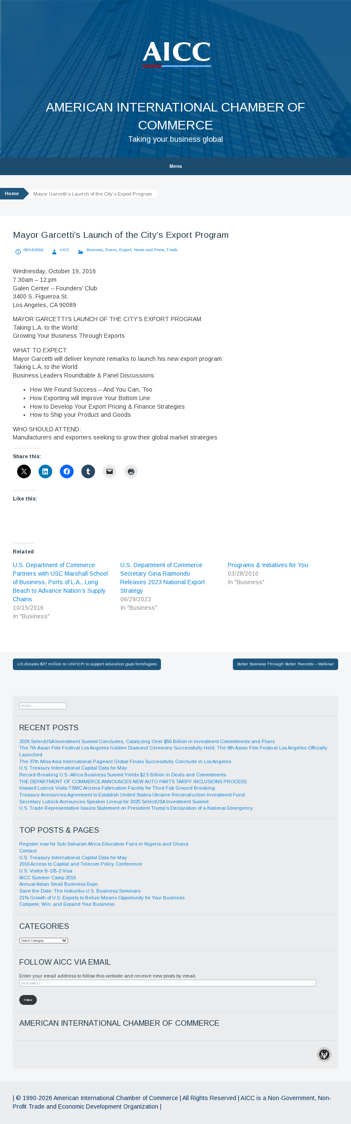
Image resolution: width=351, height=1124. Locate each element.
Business (94, 249)
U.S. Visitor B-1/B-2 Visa (45, 870)
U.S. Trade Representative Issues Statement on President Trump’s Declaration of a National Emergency (136, 808)
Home (12, 193)
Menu (176, 166)
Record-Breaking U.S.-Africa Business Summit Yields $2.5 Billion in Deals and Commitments (122, 774)
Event (110, 249)
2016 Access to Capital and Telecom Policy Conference (80, 863)
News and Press (149, 249)
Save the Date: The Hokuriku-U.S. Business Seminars (79, 890)
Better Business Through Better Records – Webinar (285, 664)
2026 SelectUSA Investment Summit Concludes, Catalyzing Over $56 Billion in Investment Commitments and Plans (147, 741)
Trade (172, 249)
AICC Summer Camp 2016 (47, 877)
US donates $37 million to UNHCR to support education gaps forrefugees (87, 664)
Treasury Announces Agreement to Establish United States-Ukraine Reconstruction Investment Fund (132, 794)
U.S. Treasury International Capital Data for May (73, 767)
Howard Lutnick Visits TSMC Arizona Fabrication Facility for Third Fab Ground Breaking (117, 787)
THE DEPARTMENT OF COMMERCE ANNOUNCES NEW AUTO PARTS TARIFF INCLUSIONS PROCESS (133, 781)
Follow (28, 999)
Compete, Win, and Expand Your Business (66, 904)
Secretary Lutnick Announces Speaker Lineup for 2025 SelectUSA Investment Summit (113, 801)
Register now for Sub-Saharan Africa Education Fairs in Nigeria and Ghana (103, 843)
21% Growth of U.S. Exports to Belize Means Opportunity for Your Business (101, 897)
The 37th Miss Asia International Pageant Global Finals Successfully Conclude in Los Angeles (125, 761)
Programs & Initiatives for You (268, 565)
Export (125, 249)
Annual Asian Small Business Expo (58, 884)
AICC (64, 249)
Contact (27, 850)
